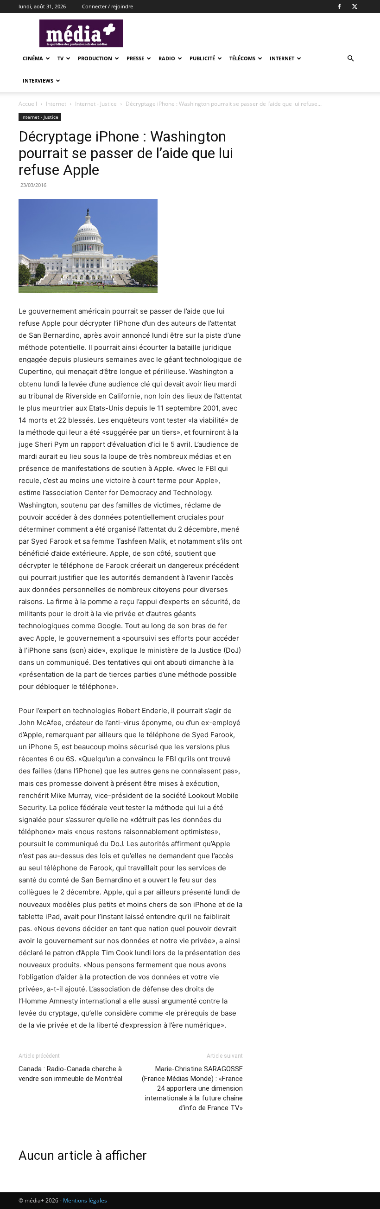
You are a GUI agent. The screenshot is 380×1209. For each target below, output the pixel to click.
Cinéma (33, 58)
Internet (282, 58)
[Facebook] (339, 6)
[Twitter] (354, 6)
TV (60, 58)
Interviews (38, 80)
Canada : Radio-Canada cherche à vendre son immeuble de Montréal (70, 1074)
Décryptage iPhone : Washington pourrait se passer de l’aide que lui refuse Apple (126, 153)
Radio (166, 58)
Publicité (202, 58)
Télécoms (242, 58)
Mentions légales (85, 1200)
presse (135, 58)
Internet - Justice (96, 104)
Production (95, 58)
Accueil (28, 104)
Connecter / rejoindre (107, 6)
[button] (350, 58)
